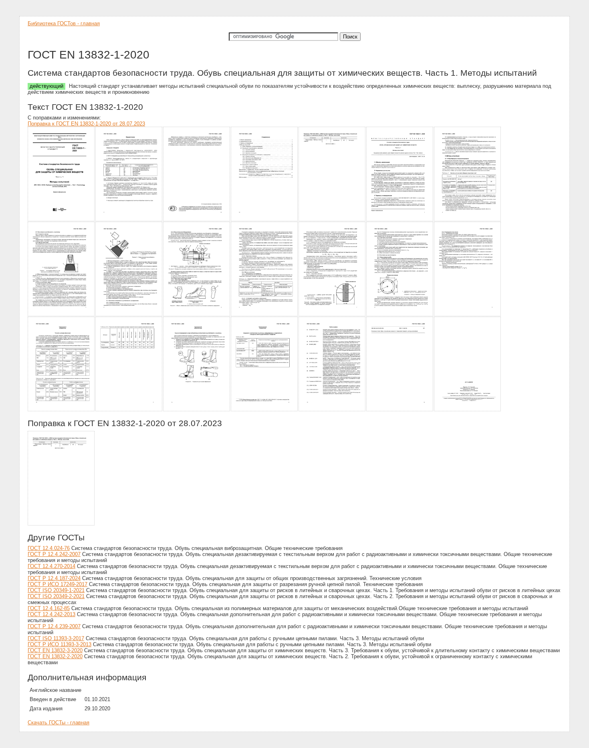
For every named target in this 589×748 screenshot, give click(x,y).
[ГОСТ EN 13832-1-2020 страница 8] (61, 315)
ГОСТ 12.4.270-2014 (51, 566)
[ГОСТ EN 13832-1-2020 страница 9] (129, 315)
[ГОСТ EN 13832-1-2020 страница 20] (400, 410)
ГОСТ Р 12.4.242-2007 (54, 554)
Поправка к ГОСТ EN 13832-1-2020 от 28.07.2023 (86, 124)
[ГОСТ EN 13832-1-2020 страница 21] (468, 410)
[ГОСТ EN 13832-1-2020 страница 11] (265, 315)
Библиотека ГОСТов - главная (64, 23)
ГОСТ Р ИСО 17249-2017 (57, 584)
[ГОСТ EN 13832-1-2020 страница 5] (332, 220)
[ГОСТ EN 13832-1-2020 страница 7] (468, 220)
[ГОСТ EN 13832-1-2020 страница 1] (61, 220)
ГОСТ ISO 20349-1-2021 (56, 590)
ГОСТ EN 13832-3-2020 (55, 650)
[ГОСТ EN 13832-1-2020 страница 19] (332, 410)
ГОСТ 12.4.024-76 (49, 548)
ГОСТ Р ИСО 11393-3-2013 (59, 644)
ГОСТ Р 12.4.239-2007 (54, 626)
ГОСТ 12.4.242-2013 (51, 614)
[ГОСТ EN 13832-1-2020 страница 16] (129, 410)
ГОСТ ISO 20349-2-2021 (56, 596)
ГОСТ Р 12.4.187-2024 (54, 578)
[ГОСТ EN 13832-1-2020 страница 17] (197, 410)
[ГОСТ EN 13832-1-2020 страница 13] (400, 315)
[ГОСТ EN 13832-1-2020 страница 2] (129, 220)
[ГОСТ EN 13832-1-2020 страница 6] (400, 220)
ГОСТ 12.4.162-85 (49, 608)
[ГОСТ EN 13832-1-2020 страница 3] (197, 220)
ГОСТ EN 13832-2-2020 (55, 656)
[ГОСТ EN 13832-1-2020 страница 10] (197, 315)
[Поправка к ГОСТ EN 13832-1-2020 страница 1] (61, 524)
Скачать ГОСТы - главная (58, 723)
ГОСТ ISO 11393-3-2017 (56, 638)
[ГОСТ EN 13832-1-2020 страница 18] (265, 410)
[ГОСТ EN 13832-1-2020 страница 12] (332, 315)
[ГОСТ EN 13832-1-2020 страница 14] (468, 315)
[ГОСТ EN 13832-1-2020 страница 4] (265, 220)
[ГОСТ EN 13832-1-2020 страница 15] (61, 410)
